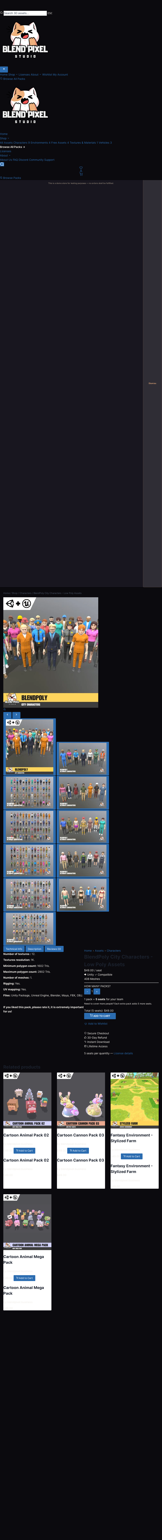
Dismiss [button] (152, 383)
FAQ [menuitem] (15, 159)
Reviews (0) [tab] (54, 948)
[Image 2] (83, 759)
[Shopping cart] (81, 174)
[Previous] (7, 715)
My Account (60, 74)
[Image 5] (29, 827)
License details (123, 1053)
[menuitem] (6, 142)
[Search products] (2, 164)
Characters (114, 950)
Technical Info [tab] (14, 948)
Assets (99, 950)
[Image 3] (29, 793)
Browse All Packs (14, 78)
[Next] (16, 715)
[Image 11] (29, 929)
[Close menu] (4, 69)
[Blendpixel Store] (81, 106)
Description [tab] (34, 948)
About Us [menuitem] (6, 159)
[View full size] (4, 709)
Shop (3, 138)
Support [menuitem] (49, 159)
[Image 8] (83, 861)
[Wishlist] (81, 167)
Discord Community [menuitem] (31, 159)
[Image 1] (29, 747)
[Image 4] (83, 793)
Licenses (25, 74)
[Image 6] (83, 827)
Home (4, 74)
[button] (95, 1024)
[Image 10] (83, 895)
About (4, 155)
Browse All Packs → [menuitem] (12, 147)
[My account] (81, 171)
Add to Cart (101, 1015)
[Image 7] (29, 861)
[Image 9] (29, 895)
